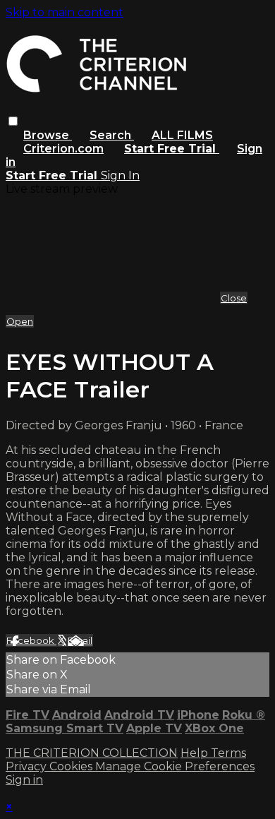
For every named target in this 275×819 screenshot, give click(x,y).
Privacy (27, 766)
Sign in (24, 780)
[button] (13, 121)
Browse (47, 135)
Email (80, 640)
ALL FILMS (182, 135)
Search (112, 135)
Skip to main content (64, 12)
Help (196, 753)
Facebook (31, 640)
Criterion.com (63, 148)
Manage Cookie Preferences (175, 766)
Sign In (120, 175)
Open (19, 321)
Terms (228, 753)
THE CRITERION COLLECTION (92, 753)
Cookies (72, 766)
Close (234, 298)
